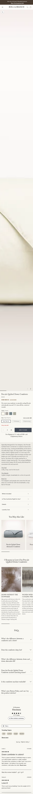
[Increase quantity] (11, 430)
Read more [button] (23, 765)
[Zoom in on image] (2, 12)
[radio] (3, 413)
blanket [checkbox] (22, 733)
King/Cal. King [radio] (26, 421)
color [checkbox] (3, 733)
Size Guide (26, 417)
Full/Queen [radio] (16, 421)
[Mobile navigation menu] (4, 7)
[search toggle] (27, 7)
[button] (30, 389)
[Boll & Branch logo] (16, 7)
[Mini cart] (30, 7)
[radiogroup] (16, 413)
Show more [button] (5, 737)
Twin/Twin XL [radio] (6, 421)
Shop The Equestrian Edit (17, 3)
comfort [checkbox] (9, 733)
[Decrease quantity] (3, 430)
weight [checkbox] (16, 733)
